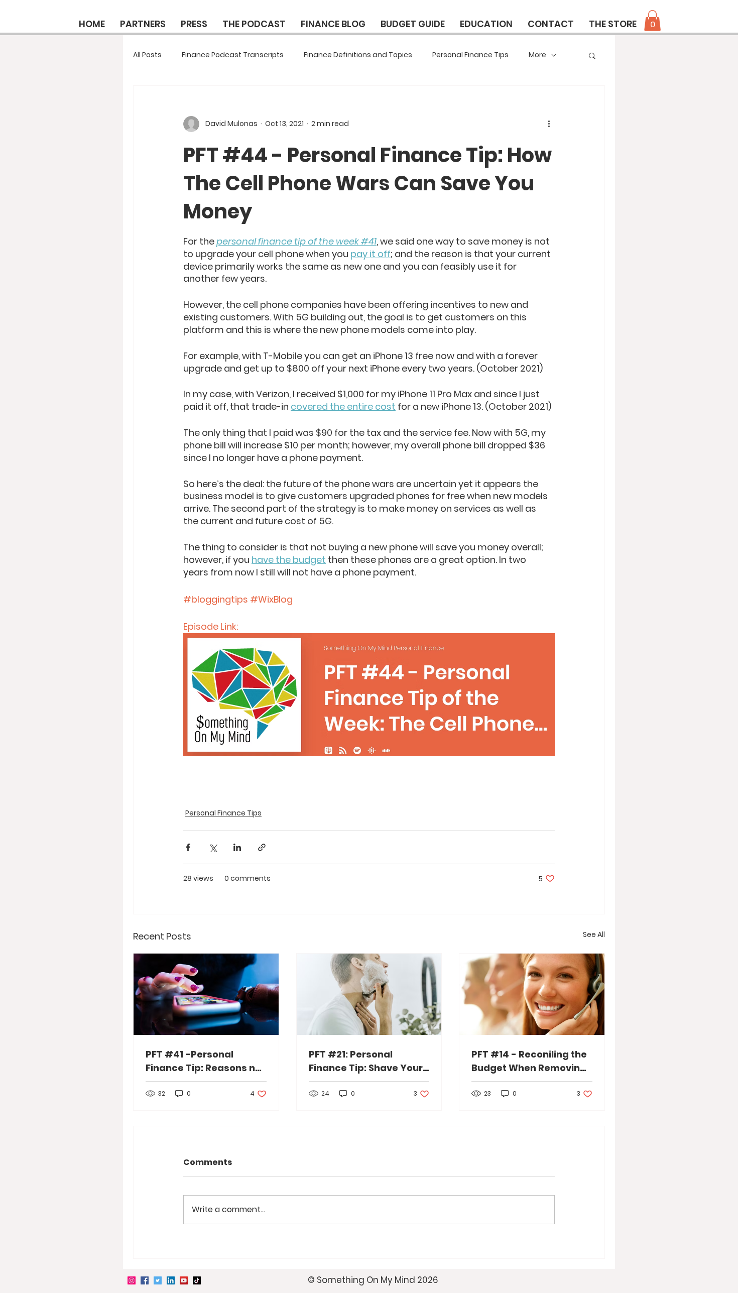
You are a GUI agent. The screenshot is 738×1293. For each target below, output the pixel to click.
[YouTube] (184, 1280)
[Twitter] (158, 1280)
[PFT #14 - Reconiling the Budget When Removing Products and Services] (531, 994)
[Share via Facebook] (188, 847)
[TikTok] (197, 1280)
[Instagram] (132, 1280)
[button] (652, 20)
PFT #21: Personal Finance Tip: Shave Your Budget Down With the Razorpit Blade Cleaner (366, 1061)
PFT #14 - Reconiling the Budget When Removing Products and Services (529, 1061)
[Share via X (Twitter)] (212, 847)
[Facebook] (145, 1280)
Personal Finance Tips (470, 55)
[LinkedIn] (171, 1280)
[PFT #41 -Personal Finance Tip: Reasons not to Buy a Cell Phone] (206, 994)
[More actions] (549, 124)
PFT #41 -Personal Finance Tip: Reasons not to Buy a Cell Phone (205, 1061)
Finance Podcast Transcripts (233, 55)
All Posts (147, 55)
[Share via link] (262, 847)
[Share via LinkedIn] (237, 847)
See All (594, 934)
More (537, 55)
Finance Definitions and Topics (358, 55)
